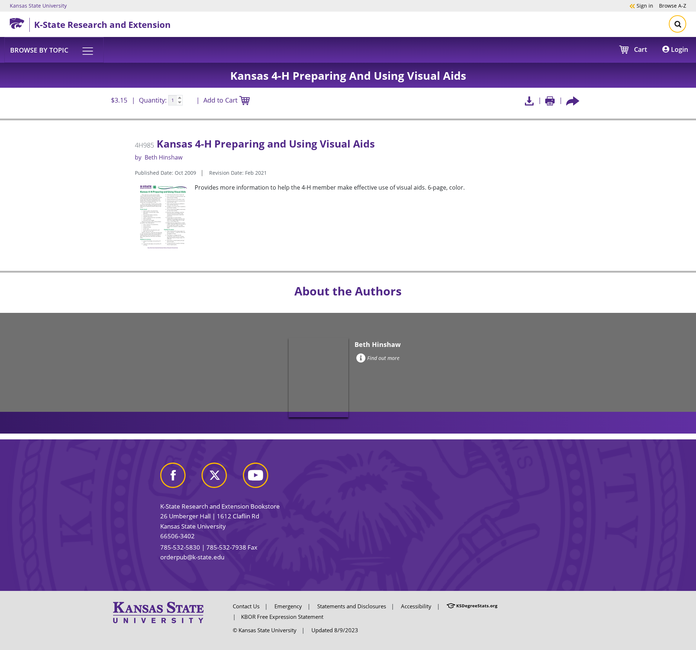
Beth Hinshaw (163, 157)
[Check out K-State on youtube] (263, 478)
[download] (529, 100)
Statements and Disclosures (351, 606)
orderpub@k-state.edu (192, 557)
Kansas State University (38, 5)
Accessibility (416, 606)
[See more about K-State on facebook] (180, 478)
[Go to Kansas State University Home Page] (158, 612)
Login (678, 49)
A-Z (672, 5)
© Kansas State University (265, 630)
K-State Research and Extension (102, 24)
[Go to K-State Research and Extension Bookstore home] (19, 22)
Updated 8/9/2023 (334, 630)
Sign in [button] (641, 5)
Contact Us (246, 606)
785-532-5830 (180, 547)
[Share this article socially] (572, 100)
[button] (54, 49)
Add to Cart (221, 100)
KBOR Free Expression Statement (282, 616)
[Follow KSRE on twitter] (221, 478)
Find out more (383, 358)
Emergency (288, 606)
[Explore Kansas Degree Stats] (472, 606)
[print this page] (550, 100)
